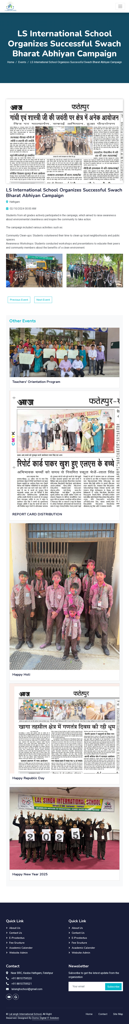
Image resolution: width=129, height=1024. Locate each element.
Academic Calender (21, 948)
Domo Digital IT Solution (45, 1018)
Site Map (118, 1014)
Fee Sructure (17, 942)
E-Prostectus (17, 938)
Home (10, 62)
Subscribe (113, 987)
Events (22, 62)
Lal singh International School (25, 1014)
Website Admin (18, 952)
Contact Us (15, 933)
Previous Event (19, 300)
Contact (102, 1014)
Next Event (43, 300)
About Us (14, 928)
